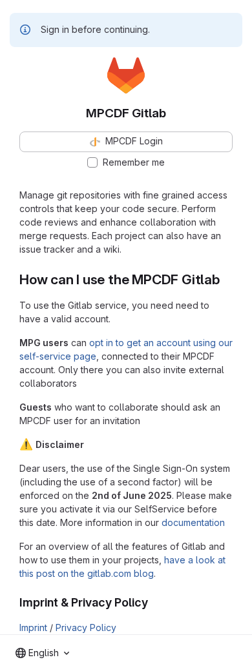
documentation (193, 522)
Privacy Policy (86, 627)
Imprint (33, 627)
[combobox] (42, 653)
